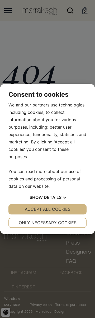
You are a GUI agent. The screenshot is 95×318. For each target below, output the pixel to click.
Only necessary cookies (48, 222)
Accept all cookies (47, 209)
